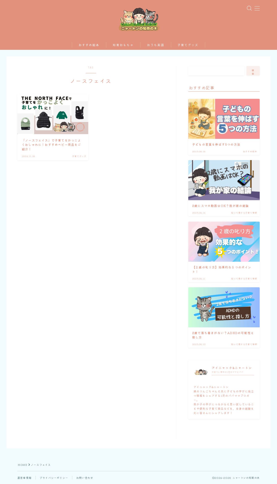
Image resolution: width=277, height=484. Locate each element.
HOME (22, 464)
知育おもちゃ (123, 45)
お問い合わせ (84, 477)
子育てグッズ (187, 45)
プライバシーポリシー (54, 477)
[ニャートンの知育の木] (138, 18)
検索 (253, 71)
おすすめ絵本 (89, 45)
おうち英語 (155, 45)
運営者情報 (24, 477)
